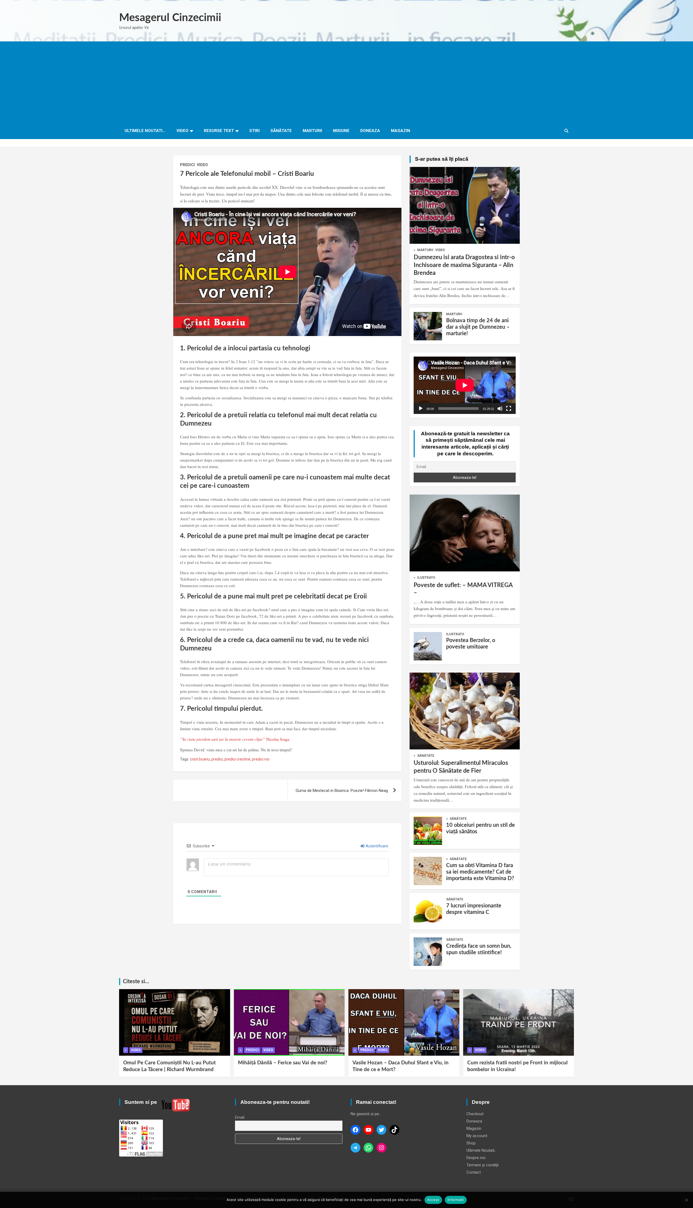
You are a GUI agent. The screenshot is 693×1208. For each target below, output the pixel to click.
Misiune (341, 130)
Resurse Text (219, 130)
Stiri (254, 130)
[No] (686, 1200)
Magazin (400, 130)
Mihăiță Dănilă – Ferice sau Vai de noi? (282, 1062)
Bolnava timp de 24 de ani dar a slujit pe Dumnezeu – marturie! (478, 327)
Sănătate (281, 130)
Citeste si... (136, 981)
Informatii (455, 1199)
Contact (473, 1172)
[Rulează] (420, 408)
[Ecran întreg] (508, 408)
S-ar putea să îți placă (441, 159)
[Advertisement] (346, 82)
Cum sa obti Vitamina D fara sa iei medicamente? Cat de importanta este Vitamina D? (480, 872)
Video (182, 130)
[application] (465, 385)
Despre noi (475, 1157)
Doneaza (370, 130)
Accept (433, 1199)
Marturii (312, 130)
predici (217, 759)
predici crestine (237, 759)
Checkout (474, 1113)
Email (239, 1117)
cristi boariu (200, 759)
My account (476, 1135)
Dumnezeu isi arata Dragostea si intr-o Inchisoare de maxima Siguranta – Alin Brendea (464, 265)
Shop (471, 1143)
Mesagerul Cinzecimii (170, 17)
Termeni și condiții (482, 1165)
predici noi (260, 759)
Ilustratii (426, 578)
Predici (187, 165)
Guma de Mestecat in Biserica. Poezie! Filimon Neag (342, 790)
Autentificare (376, 846)
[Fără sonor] (500, 408)
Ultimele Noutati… (145, 130)
